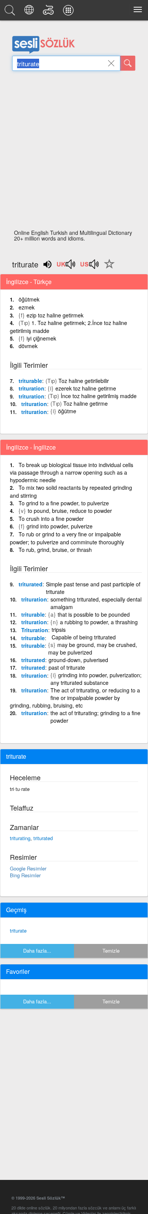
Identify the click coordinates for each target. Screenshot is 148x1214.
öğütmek (29, 299)
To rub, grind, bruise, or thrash (55, 549)
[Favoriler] (107, 268)
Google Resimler (28, 868)
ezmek (27, 307)
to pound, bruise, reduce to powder (70, 510)
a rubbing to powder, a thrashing (99, 622)
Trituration (34, 630)
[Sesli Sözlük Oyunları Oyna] (49, 12)
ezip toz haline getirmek (55, 315)
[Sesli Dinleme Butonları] (66, 266)
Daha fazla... (37, 950)
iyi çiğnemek (41, 338)
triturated (31, 584)
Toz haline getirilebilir (83, 380)
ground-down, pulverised (78, 660)
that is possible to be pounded (94, 614)
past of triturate (67, 667)
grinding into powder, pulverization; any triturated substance (96, 678)
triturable (30, 380)
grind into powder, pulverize (60, 526)
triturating (20, 838)
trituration (31, 388)
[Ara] (127, 63)
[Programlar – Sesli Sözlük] (69, 12)
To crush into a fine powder (51, 518)
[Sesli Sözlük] (11, 12)
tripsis (59, 629)
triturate (18, 930)
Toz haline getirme (85, 403)
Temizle (111, 950)
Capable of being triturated (84, 637)
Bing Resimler (25, 875)
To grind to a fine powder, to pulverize (64, 503)
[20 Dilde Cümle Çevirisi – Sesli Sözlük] (30, 12)
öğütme (67, 411)
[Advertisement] (74, 152)
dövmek (28, 346)
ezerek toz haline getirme (85, 388)
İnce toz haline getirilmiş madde (99, 396)
